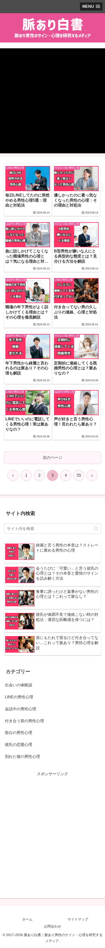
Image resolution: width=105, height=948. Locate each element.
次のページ (52, 457)
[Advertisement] (52, 100)
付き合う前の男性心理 (24, 721)
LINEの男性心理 (19, 697)
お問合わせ (52, 926)
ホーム (27, 919)
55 (79, 475)
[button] (96, 528)
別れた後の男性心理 (22, 756)
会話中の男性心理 (20, 709)
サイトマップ (78, 919)
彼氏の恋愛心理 (18, 744)
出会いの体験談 (18, 685)
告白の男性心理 (18, 733)
